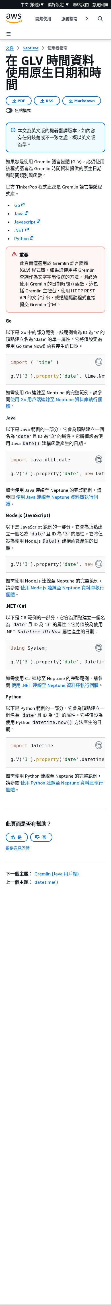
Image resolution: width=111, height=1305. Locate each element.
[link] (57, 48)
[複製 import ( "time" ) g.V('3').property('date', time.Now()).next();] (98, 362)
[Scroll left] (30, 18)
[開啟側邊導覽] (9, 33)
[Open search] (100, 18)
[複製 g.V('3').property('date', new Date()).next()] (98, 564)
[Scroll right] (86, 18)
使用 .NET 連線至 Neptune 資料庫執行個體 (54, 685)
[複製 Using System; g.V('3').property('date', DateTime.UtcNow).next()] (98, 648)
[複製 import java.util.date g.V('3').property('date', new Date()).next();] (98, 459)
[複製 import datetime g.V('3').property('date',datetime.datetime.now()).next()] (98, 745)
